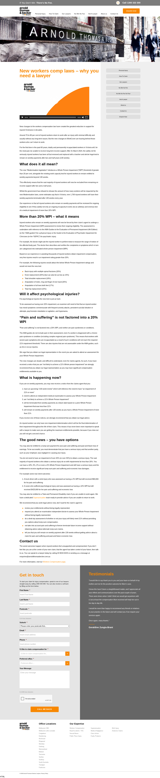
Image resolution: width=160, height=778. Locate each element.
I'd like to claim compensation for (34, 649)
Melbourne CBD (44, 728)
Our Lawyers (66, 14)
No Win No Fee (79, 14)
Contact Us (114, 14)
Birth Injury (115, 728)
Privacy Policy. (44, 773)
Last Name (25, 600)
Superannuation (39, 498)
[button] (54, 100)
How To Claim (53, 14)
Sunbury (41, 759)
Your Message (25, 668)
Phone (23, 640)
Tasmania (42, 754)
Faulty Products (96, 736)
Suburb (23, 622)
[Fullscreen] (86, 117)
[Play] (22, 117)
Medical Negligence (97, 731)
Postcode (24, 609)
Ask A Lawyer (92, 14)
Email (23, 630)
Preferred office (27, 659)
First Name (25, 590)
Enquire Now (131, 11)
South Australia (43, 762)
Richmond (42, 738)
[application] (54, 100)
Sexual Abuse (74, 733)
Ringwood (42, 741)
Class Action (95, 733)
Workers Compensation (77, 728)
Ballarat (41, 752)
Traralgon (42, 765)
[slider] (52, 117)
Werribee (41, 744)
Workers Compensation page (54, 562)
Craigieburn (42, 733)
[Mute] (83, 117)
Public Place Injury (76, 736)
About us (104, 14)
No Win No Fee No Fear (123, 93)
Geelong (41, 746)
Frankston (42, 767)
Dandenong (42, 736)
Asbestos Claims (117, 731)
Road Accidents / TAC (77, 731)
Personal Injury (40, 14)
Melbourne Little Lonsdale (47, 731)
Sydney (41, 757)
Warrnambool (43, 749)
